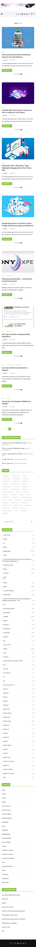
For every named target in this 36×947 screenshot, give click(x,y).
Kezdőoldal (5, 822)
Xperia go (18, 693)
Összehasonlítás (6, 838)
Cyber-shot (16, 478)
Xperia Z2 (18, 765)
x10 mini (18, 500)
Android (6, 475)
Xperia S (18, 733)
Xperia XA (10, 459)
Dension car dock (18, 565)
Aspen (18, 547)
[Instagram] (20, 14)
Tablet (3, 870)
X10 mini (18, 669)
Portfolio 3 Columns (7, 854)
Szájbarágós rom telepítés (9, 923)
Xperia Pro (27, 505)
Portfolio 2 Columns (7, 850)
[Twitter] (18, 14)
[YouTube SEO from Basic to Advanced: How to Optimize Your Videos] (18, 93)
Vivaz (28, 494)
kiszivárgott (14, 484)
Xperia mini (18, 709)
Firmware (6, 481)
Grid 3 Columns (6, 810)
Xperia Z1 (23, 508)
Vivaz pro (6, 497)
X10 (10, 500)
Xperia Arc (14, 502)
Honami (25, 481)
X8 (4, 500)
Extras (25, 478)
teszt (5, 494)
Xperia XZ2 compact (7, 907)
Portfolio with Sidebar (8, 858)
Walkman (15, 497)
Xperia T (18, 741)
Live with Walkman (18, 590)
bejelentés (6, 478)
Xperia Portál (17, 505)
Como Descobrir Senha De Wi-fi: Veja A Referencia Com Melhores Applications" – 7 (18, 560)
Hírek (4, 577)
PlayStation (7, 486)
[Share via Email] (21, 74)
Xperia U (18, 749)
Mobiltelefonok (6, 834)
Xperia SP (6, 508)
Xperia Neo (24, 502)
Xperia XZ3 (10, 463)
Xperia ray (18, 729)
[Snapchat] (24, 14)
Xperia (5, 502)
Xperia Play (6, 505)
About (3, 790)
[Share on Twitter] (19, 74)
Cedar (18, 555)
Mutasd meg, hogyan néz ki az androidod (13, 919)
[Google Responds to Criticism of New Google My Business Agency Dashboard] (18, 206)
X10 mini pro (28, 500)
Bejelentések (18, 551)
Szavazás (18, 624)
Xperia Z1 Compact (18, 761)
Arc (24, 475)
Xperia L (18, 701)
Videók (18, 649)
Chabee (5, 406)
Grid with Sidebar (7, 814)
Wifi (3, 931)
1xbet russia (18, 535)
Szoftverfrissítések (7, 866)
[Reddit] (26, 14)
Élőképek (24, 510)
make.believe (18, 594)
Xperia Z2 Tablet (18, 769)
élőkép (5, 513)
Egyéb (18, 569)
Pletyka (16, 486)
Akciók (18, 539)
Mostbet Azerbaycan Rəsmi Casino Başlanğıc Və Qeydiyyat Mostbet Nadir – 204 (18, 599)
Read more (6, 70)
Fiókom (4, 798)
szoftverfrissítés (8, 492)
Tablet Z (4, 903)
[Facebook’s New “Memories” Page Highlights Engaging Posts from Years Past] (18, 148)
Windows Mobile (26, 497)
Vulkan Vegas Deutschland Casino (18, 661)
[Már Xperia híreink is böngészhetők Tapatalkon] (18, 317)
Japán (5, 484)
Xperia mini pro (18, 713)
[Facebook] (16, 14)
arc (18, 543)
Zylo (16, 510)
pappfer (5, 60)
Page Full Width (6, 842)
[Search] (34, 14)
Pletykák (18, 616)
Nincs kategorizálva (18, 608)
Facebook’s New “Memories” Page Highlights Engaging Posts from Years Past (16, 168)
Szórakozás (18, 628)
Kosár (3, 826)
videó (21, 494)
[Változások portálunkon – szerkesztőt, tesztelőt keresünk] (18, 262)
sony (5, 489)
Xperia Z (15, 508)
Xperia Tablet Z (18, 745)
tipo (18, 640)
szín (18, 492)
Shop (3, 862)
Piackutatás (18, 612)
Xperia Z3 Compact (18, 773)
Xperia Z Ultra (7, 510)
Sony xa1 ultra (6, 927)
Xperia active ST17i (18, 685)
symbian (25, 489)
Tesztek (13, 494)
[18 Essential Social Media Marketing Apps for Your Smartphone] (18, 37)
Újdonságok (5, 882)
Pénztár (4, 846)
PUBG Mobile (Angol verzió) (10, 915)
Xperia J (18, 697)
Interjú (18, 582)
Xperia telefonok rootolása (15, 454)
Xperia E (18, 689)
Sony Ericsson (14, 489)
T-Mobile (26, 492)
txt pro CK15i (18, 644)
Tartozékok (18, 632)
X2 (18, 677)
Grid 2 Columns (6, 806)
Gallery (4, 802)
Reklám (24, 486)
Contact (4, 794)
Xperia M (18, 705)
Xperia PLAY (18, 717)
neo (18, 604)
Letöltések (5, 830)
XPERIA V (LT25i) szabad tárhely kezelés (13, 911)
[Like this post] (15, 74)
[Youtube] (22, 14)
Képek (24, 484)
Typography (5, 878)
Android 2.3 (15, 475)
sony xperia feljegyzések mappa (17, 443)
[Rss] (28, 14)
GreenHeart (16, 481)
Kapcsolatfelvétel (7, 818)
